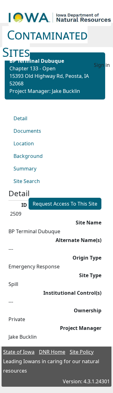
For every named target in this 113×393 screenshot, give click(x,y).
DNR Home (52, 351)
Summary (24, 168)
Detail (20, 118)
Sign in (102, 65)
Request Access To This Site (65, 203)
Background (28, 156)
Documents (27, 130)
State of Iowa (19, 351)
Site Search (26, 181)
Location (23, 143)
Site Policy (82, 351)
